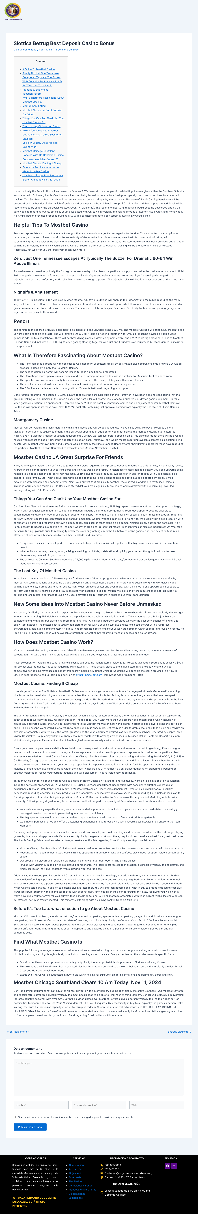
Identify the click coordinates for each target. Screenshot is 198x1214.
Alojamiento (75, 1173)
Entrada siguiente (180, 1031)
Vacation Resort (31, 93)
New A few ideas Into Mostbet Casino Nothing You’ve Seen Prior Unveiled (42, 134)
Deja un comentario (25, 49)
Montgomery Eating (34, 105)
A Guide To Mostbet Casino (38, 69)
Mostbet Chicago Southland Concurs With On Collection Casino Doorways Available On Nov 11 (43, 155)
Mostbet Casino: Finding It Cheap (42, 163)
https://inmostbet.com (89, 674)
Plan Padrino (76, 1181)
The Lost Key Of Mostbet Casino (41, 126)
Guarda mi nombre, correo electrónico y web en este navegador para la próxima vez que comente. (76, 1117)
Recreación (75, 1169)
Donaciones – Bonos (80, 1185)
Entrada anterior (17, 1031)
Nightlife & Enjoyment (35, 89)
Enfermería (75, 1177)
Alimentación (76, 1165)
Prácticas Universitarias (82, 1189)
